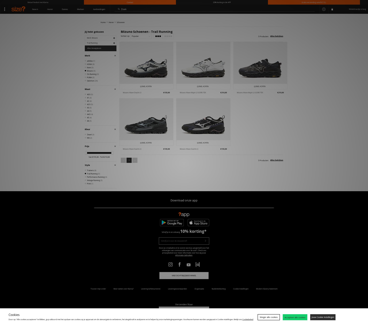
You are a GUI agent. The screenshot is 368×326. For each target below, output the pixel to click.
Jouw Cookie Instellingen (323, 317)
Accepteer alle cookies (295, 317)
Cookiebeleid (247, 319)
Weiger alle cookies (269, 317)
